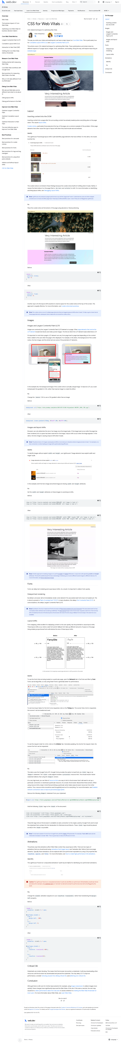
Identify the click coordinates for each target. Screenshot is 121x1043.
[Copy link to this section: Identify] (33, 133)
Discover (37, 2)
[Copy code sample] (100, 272)
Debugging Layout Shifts (51, 190)
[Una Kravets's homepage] (62, 36)
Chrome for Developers (97, 1023)
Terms (25, 1039)
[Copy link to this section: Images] (35, 320)
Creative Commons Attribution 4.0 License (71, 1007)
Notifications (81, 10)
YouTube (108, 1025)
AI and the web (6, 10)
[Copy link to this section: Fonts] (33, 584)
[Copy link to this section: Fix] (30, 205)
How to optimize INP (94, 10)
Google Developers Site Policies (57, 1009)
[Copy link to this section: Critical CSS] (39, 966)
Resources (26, 2)
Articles (5, 7)
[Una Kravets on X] (55, 36)
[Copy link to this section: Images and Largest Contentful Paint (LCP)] (61, 326)
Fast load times (18, 10)
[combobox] (87, 1)
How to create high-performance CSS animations (80, 854)
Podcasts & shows (95, 1030)
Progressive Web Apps (57, 10)
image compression (77, 986)
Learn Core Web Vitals (33, 10)
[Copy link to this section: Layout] (35, 111)
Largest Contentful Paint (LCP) (59, 42)
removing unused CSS (48, 976)
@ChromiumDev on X (111, 1023)
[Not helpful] (96, 19)
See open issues (80, 1025)
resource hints (54, 780)
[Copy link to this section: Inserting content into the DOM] (52, 117)
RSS (107, 1032)
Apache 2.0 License (34, 1009)
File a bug (78, 1023)
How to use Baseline (57, 2)
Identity (45, 10)
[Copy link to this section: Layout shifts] (38, 621)
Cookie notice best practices (70, 306)
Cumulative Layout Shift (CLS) (38, 42)
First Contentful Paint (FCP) (85, 600)
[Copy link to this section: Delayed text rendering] (46, 594)
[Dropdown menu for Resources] (31, 2)
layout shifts (42, 122)
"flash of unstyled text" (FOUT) (49, 600)
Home (28, 19)
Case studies (94, 1028)
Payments (71, 10)
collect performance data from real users (47, 991)
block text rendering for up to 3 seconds (71, 608)
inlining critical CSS (61, 976)
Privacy (31, 1039)
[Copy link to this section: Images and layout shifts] (47, 428)
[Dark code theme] (98, 272)
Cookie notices (32, 126)
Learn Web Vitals (66, 993)
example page (31, 51)
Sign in (117, 2)
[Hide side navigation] (19, 1040)
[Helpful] (94, 19)
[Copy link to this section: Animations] (38, 842)
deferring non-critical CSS (77, 976)
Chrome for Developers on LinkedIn (112, 1028)
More (73, 2)
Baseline (46, 2)
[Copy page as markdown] (67, 24)
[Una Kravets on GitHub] (57, 36)
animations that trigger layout (60, 849)
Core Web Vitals (78, 40)
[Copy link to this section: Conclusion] (38, 981)
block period (63, 610)
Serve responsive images (47, 577)
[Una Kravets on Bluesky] (60, 36)
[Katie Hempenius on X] (35, 36)
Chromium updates (96, 1025)
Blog (67, 2)
